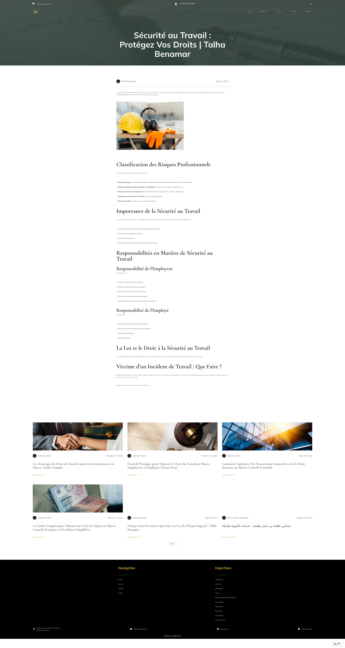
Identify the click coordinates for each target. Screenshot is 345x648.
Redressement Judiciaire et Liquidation (225, 597)
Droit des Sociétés (220, 620)
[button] (264, 11)
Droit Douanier (219, 579)
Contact (308, 11)
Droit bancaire (219, 611)
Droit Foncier (218, 584)
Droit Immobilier (219, 615)
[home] (35, 11)
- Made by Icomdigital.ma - (172, 636)
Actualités (294, 11)
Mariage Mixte (219, 588)
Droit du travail (219, 606)
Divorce (217, 593)
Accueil (249, 11)
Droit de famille (219, 602)
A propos (280, 11)
